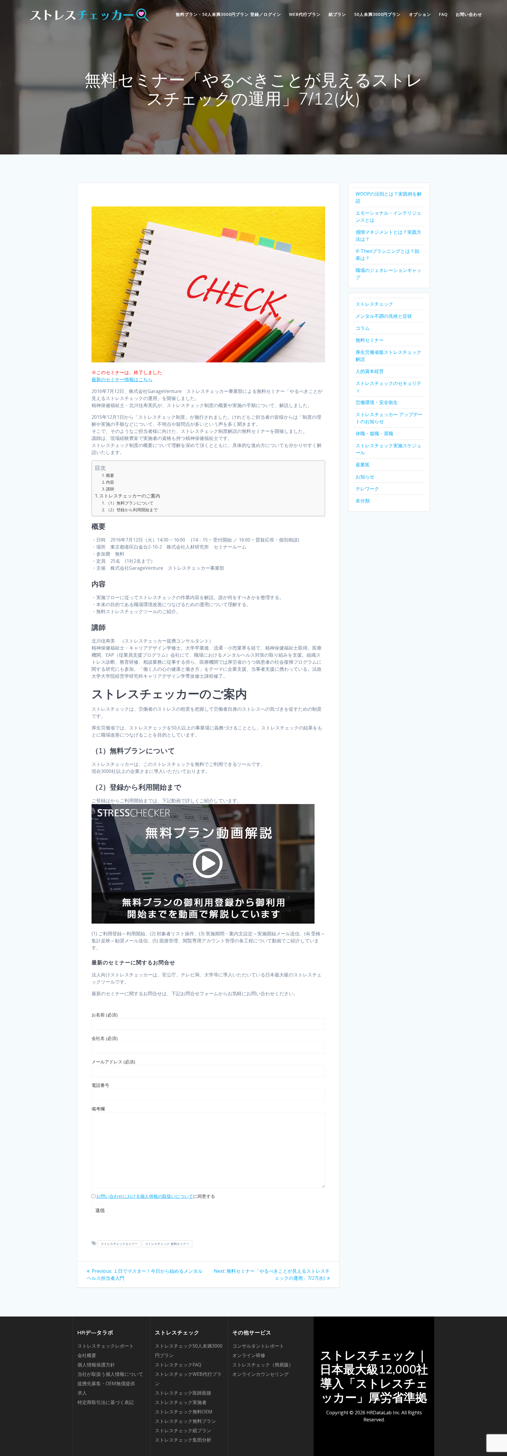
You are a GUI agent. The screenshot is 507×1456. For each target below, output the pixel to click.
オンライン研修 (248, 1355)
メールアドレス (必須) (113, 1062)
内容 (110, 482)
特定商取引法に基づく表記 (105, 1402)
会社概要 (86, 1355)
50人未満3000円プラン (377, 14)
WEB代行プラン (305, 14)
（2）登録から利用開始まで (132, 509)
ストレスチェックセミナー (119, 1244)
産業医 (363, 464)
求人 (82, 1393)
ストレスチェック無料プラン (185, 1421)
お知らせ (365, 476)
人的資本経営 (370, 371)
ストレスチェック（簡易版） (262, 1364)
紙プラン (337, 14)
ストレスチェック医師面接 (183, 1393)
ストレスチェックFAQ (178, 1364)
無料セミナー (370, 340)
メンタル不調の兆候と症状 (384, 316)
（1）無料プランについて (129, 503)
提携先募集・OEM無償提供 (106, 1383)
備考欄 (98, 1109)
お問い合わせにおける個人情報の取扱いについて (144, 1196)
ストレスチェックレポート (105, 1346)
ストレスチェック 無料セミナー (167, 1244)
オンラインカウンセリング (260, 1374)
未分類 (363, 500)
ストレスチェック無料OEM (183, 1411)
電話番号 (100, 1085)
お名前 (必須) (105, 1015)
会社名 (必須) (105, 1038)
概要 (110, 475)
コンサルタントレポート (258, 1346)
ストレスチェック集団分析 (183, 1440)
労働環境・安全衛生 (377, 402)
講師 (110, 489)
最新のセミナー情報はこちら (122, 379)
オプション (420, 14)
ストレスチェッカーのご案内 (129, 495)
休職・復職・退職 (374, 433)
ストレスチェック (374, 304)
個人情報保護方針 (96, 1364)
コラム (363, 328)
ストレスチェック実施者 (181, 1402)
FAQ (443, 14)
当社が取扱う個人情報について (110, 1374)
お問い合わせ (469, 14)
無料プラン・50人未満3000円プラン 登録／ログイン (228, 14)
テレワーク (367, 488)
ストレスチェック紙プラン (183, 1430)
